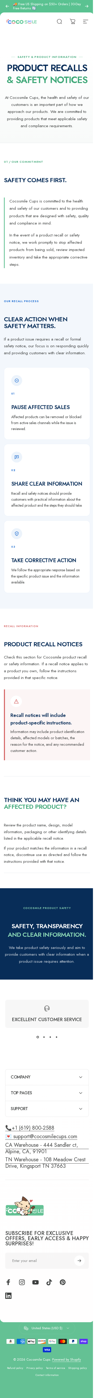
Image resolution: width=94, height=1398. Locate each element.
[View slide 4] (56, 1037)
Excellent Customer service (47, 1019)
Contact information (56, 1375)
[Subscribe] (75, 1261)
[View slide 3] (50, 1037)
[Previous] (7, 6)
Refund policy (24, 1368)
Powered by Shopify (64, 1359)
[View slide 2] (44, 1037)
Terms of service (64, 1368)
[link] (45, 1162)
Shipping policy (31, 1375)
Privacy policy (44, 1368)
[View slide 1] (37, 1037)
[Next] (86, 6)
